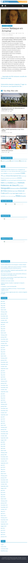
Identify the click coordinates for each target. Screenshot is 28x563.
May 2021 (3, 421)
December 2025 (4, 316)
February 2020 (4, 452)
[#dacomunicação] (2, 5)
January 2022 (4, 406)
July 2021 (3, 417)
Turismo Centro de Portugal (10, 196)
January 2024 (4, 360)
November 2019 (4, 459)
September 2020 (4, 438)
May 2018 (3, 494)
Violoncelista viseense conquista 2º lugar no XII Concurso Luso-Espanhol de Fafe (13, 85)
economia (7, 178)
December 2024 (4, 339)
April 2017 (3, 513)
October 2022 (4, 389)
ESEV (2, 183)
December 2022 (4, 385)
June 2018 (3, 492)
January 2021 (4, 429)
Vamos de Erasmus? (7, 150)
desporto (3, 178)
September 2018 (4, 486)
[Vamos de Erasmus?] (14, 136)
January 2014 (4, 536)
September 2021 (4, 414)
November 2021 (4, 410)
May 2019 (3, 469)
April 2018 (3, 496)
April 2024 (3, 354)
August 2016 (3, 526)
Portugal (10, 193)
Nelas (16, 191)
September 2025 (4, 322)
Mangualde (5, 188)
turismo (3, 196)
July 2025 (3, 324)
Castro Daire (4, 171)
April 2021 (3, 423)
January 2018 (4, 503)
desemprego (24, 175)
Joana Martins (12, 33)
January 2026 (4, 314)
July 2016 (3, 528)
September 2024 (4, 345)
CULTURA (4, 25)
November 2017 (4, 507)
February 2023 (4, 381)
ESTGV (6, 183)
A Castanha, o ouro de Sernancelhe (8, 286)
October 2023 (4, 366)
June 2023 (3, 372)
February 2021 (4, 427)
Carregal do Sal (21, 169)
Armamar (4, 34)
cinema (5, 173)
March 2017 (3, 515)
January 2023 (4, 383)
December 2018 (4, 480)
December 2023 (4, 362)
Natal (13, 191)
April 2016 (3, 534)
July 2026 (3, 301)
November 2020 (4, 433)
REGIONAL (10, 25)
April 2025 (3, 330)
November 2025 (4, 318)
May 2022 (3, 398)
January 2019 (4, 477)
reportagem (16, 193)
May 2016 (3, 532)
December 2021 (4, 408)
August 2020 (3, 440)
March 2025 (3, 333)
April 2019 (3, 471)
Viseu (18, 195)
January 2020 (4, 454)
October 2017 (4, 509)
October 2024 (4, 343)
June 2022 (3, 396)
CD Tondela (9, 171)
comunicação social (11, 173)
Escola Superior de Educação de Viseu (18, 180)
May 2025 (3, 328)
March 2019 (3, 473)
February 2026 (4, 311)
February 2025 (4, 335)
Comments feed (4, 548)
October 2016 (4, 522)
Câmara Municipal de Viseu (13, 176)
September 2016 (4, 524)
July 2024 (3, 347)
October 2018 (4, 484)
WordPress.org (4, 550)
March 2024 (3, 356)
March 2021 (3, 425)
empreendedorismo (13, 178)
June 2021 (3, 419)
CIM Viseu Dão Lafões (16, 171)
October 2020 (4, 435)
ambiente (13, 169)
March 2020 (3, 450)
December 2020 (4, 431)
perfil (7, 193)
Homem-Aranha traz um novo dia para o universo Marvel (13, 264)
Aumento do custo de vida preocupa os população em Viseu (12, 108)
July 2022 (3, 393)
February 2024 (4, 358)
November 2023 (4, 364)
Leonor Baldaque (9, 34)
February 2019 (4, 475)
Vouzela (23, 196)
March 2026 (3, 309)
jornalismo (21, 185)
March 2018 (3, 498)
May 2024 (3, 351)
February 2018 (4, 501)
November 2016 (4, 519)
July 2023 (3, 370)
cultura (4, 176)
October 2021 (4, 412)
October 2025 (4, 320)
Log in (2, 544)
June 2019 (3, 467)
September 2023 (4, 368)
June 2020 (3, 444)
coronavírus (17, 173)
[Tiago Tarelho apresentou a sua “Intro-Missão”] (14, 115)
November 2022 (4, 387)
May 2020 (3, 446)
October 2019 (4, 461)
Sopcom (24, 193)
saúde (20, 193)
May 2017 (3, 511)
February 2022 (4, 404)
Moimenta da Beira (15, 188)
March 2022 (3, 402)
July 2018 (3, 490)
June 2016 (3, 530)
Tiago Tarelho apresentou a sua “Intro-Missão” (12, 130)
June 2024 (3, 349)
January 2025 (4, 337)
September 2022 (4, 391)
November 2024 (4, 341)
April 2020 (3, 448)
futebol (10, 183)
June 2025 (3, 326)
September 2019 (4, 463)
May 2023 (3, 375)
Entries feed (3, 546)
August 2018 (3, 488)
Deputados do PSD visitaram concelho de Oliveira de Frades (14, 77)
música (9, 191)
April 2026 (3, 307)
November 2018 (4, 482)
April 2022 (3, 400)
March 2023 (3, 379)
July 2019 (3, 465)
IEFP (16, 182)
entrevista (8, 180)
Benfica (16, 169)
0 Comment (19, 33)
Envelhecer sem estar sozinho (7, 280)
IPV (18, 185)
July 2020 (3, 442)
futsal (14, 183)
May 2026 (3, 305)
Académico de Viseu (5, 169)
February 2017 (4, 517)
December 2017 (4, 505)
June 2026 (3, 303)
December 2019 (4, 456)
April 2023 (3, 377)
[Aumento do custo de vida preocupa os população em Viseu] (14, 94)
